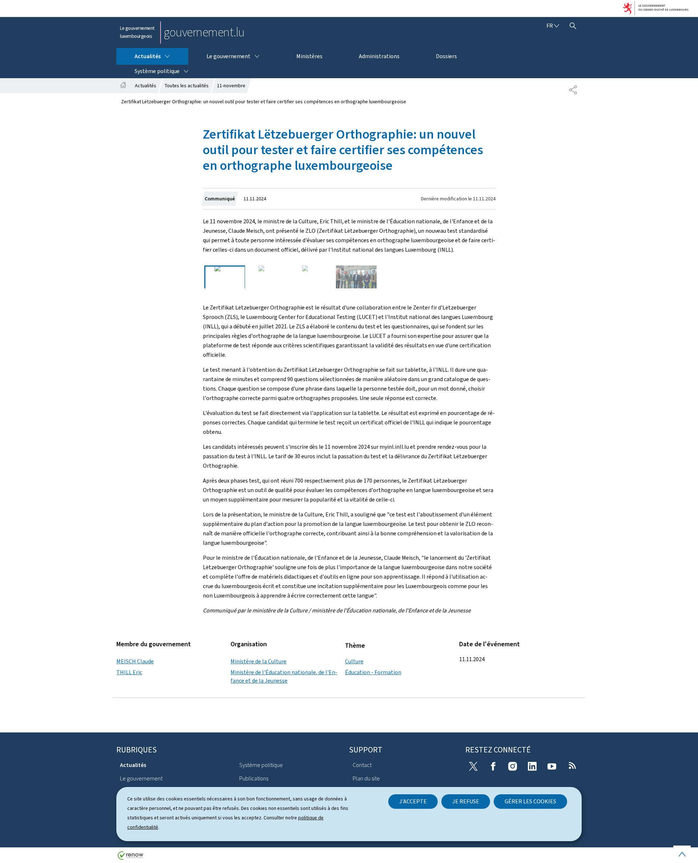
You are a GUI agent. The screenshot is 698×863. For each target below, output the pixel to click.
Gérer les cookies (530, 801)
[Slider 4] (356, 276)
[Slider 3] (312, 276)
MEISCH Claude (135, 661)
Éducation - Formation (373, 672)
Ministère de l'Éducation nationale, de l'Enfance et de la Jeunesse (283, 676)
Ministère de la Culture (258, 661)
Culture (354, 661)
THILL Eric (129, 672)
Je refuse (465, 801)
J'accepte (413, 801)
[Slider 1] (224, 276)
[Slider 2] (268, 276)
